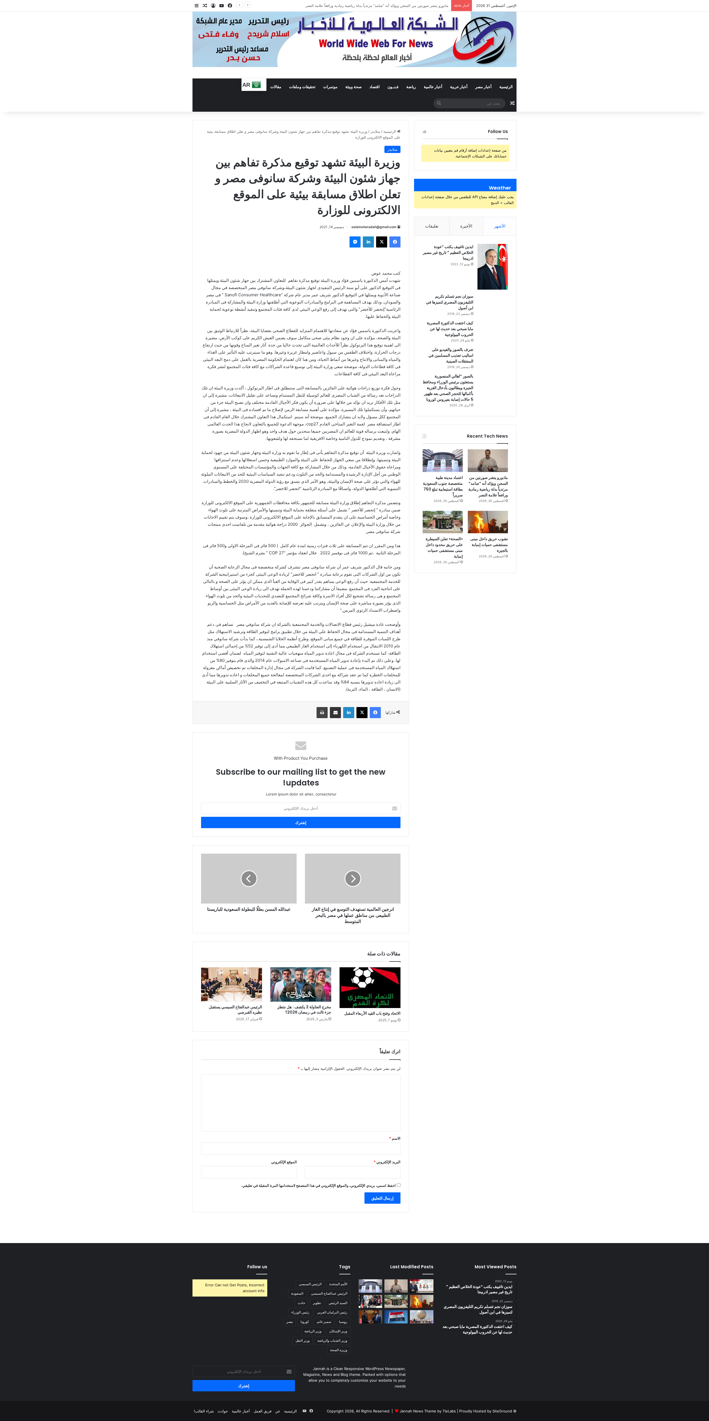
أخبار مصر (483, 86)
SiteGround (502, 1411)
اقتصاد (374, 86)
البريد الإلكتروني (387, 1162)
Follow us (257, 1267)
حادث (301, 1303)
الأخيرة (466, 226)
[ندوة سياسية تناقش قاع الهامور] (421, 1286)
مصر (289, 1322)
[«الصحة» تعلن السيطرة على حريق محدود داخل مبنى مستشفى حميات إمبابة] (443, 522)
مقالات (275, 86)
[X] (381, 242)
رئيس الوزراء (300, 1312)
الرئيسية (506, 86)
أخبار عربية (458, 86)
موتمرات (330, 86)
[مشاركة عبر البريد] (335, 712)
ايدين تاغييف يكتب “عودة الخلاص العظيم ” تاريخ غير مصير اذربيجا (448, 252)
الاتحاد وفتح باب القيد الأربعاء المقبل (372, 1013)
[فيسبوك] (394, 242)
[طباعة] (322, 712)
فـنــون (393, 86)
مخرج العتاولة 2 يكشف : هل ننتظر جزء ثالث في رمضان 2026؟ (304, 1009)
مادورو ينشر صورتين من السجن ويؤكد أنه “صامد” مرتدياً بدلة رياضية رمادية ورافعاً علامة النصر (488, 486)
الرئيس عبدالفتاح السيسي (329, 1293)
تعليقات (431, 226)
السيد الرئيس (338, 1303)
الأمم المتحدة (338, 1284)
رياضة (411, 86)
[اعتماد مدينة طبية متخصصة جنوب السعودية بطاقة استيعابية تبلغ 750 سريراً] (443, 460)
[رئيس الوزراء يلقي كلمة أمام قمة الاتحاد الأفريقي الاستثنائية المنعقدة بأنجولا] (370, 1301)
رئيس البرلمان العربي (332, 1312)
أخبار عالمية (433, 86)
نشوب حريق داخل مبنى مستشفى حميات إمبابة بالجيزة (489, 544)
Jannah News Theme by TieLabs (428, 1411)
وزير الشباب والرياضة (332, 1340)
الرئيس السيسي (310, 1284)
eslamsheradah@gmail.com (373, 227)
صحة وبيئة (353, 86)
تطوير (317, 1303)
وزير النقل (303, 1340)
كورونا (304, 1322)
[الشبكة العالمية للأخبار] (354, 39)
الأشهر (499, 226)
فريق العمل (262, 1411)
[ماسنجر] (355, 242)
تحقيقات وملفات (302, 86)
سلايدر (375, 131)
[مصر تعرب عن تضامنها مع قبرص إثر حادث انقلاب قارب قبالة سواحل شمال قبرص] (396, 1316)
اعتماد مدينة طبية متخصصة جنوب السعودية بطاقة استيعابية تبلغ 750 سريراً (391, 5)
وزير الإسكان (338, 1331)
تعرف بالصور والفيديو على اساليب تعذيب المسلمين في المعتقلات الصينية (450, 355)
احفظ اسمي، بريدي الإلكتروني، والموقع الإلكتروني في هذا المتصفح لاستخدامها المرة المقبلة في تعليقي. (318, 1185)
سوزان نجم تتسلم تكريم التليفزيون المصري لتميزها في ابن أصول (449, 302)
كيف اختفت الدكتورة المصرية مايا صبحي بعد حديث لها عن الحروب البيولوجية (450, 328)
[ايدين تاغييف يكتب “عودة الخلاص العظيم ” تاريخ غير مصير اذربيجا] (492, 267)
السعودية (297, 1293)
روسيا (343, 1322)
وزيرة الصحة (338, 1350)
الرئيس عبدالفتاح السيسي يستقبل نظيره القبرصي (235, 1009)
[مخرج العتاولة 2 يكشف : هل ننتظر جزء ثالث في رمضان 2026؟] (300, 984)
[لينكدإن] (368, 242)
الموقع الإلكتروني (284, 1162)
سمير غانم (324, 1322)
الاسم (394, 1138)
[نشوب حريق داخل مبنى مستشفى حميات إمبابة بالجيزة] (488, 522)
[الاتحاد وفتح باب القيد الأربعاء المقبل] (370, 987)
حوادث (223, 1411)
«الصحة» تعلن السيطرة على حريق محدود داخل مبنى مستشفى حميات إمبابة (444, 547)
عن (277, 1411)
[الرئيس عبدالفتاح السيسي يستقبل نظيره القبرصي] (231, 984)
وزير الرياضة (313, 1331)
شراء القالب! (204, 1411)
